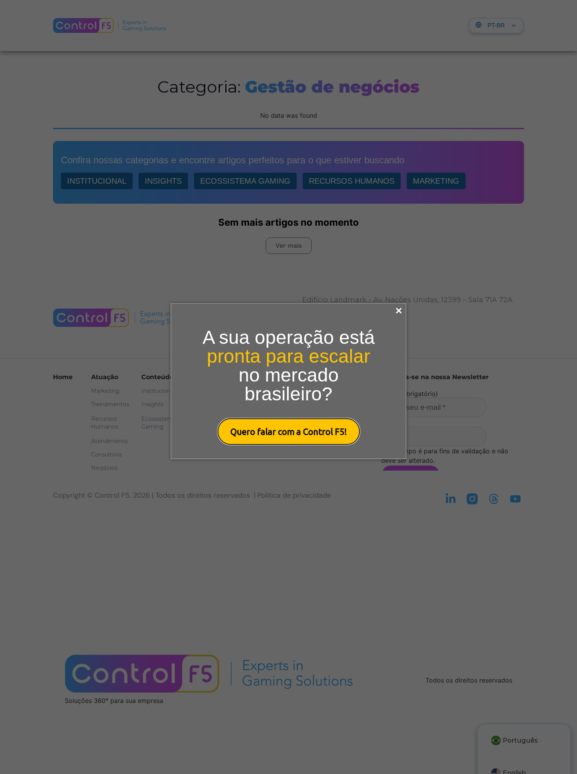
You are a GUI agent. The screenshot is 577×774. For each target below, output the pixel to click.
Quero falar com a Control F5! (288, 431)
